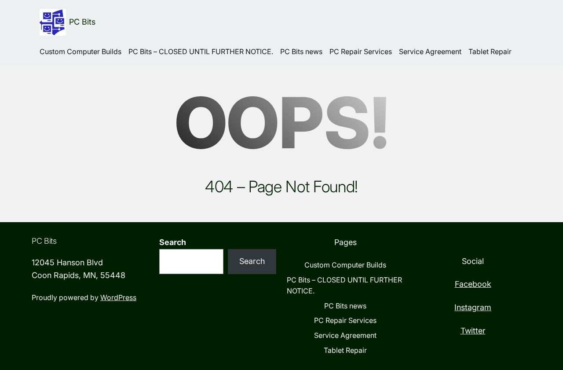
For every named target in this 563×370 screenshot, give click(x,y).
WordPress (118, 297)
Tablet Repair (490, 51)
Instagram (472, 307)
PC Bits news (301, 51)
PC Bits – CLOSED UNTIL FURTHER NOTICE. (200, 51)
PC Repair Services (360, 51)
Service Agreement (430, 51)
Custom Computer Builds (80, 51)
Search (172, 242)
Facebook (473, 284)
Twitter (473, 330)
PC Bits (82, 21)
